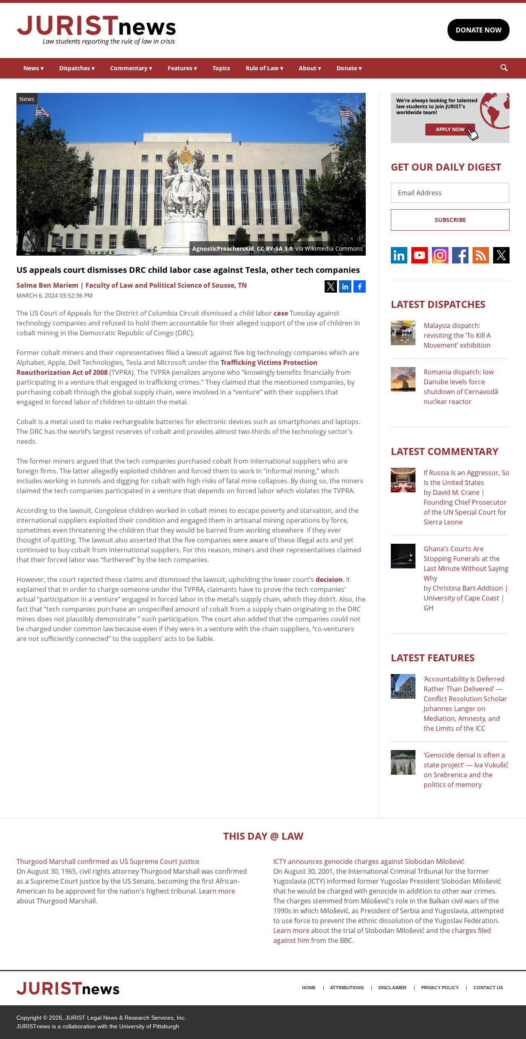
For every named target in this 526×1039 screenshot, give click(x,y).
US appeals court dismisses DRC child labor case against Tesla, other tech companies (188, 269)
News (33, 68)
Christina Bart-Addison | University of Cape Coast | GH (466, 598)
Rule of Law (264, 68)
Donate (349, 68)
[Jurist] (96, 30)
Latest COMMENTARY (444, 451)
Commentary (131, 68)
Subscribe (450, 220)
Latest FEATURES (433, 657)
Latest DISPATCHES (438, 304)
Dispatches (77, 68)
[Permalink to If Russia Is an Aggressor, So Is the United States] (403, 480)
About (310, 68)
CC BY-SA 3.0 (275, 248)
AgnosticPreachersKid (223, 248)
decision (329, 579)
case (281, 313)
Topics (221, 68)
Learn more (217, 891)
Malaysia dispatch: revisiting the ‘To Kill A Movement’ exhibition (457, 335)
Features (182, 68)
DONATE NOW (478, 30)
